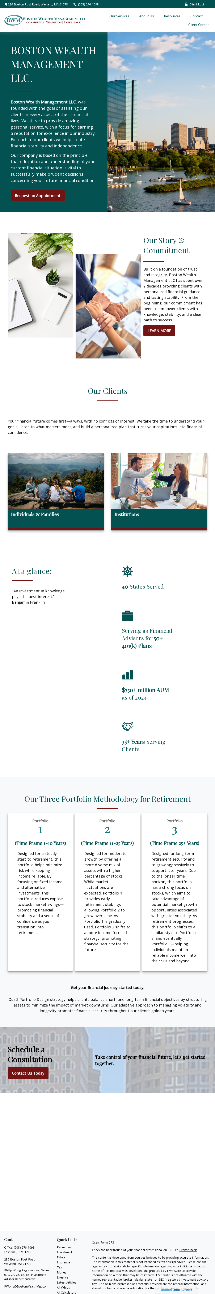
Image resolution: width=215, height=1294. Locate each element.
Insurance (63, 1262)
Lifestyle (62, 1277)
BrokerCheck (188, 1250)
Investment (64, 1252)
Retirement (64, 1247)
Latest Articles (66, 1282)
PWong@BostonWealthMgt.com (26, 1286)
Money (61, 1272)
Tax (59, 1267)
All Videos (63, 1287)
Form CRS (107, 1242)
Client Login (198, 4)
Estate (61, 1257)
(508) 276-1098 (88, 4)
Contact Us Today (28, 1073)
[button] (119, 16)
